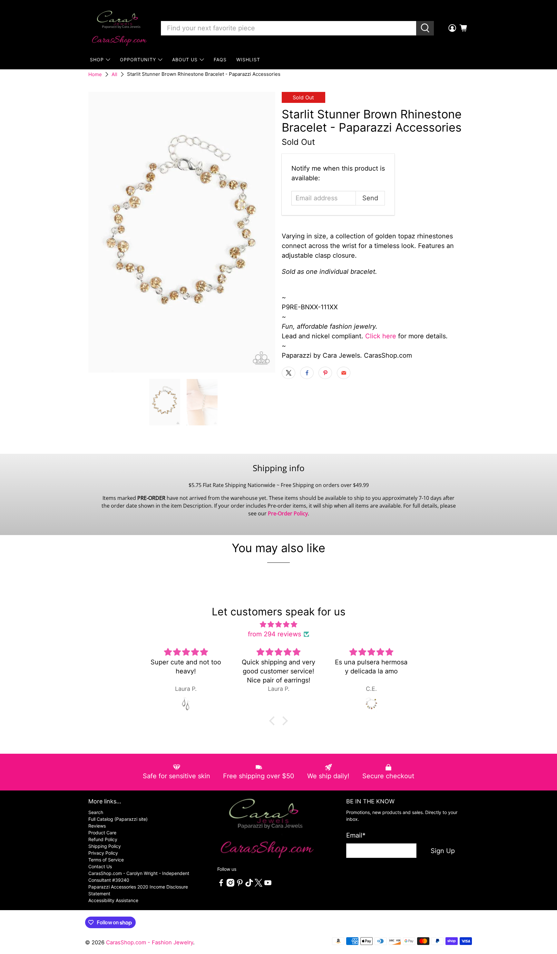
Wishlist (248, 59)
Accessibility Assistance (113, 900)
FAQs (220, 59)
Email (356, 835)
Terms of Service (106, 859)
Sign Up (443, 851)
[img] (278, 624)
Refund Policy (102, 839)
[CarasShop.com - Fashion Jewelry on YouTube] (268, 885)
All (114, 74)
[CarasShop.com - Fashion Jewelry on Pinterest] (240, 885)
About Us (185, 59)
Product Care (102, 832)
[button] (273, 720)
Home (95, 74)
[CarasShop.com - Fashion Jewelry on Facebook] (221, 885)
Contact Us (100, 866)
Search (95, 812)
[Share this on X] (288, 373)
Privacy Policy (103, 853)
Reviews (97, 826)
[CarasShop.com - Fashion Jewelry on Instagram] (230, 885)
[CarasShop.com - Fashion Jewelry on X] (258, 885)
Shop (97, 59)
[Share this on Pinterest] (325, 373)
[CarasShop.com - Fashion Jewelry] (119, 28)
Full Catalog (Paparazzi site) (118, 819)
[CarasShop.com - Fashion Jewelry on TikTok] (249, 885)
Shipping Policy (104, 846)
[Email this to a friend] (343, 373)
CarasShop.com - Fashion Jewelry (149, 942)
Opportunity (138, 59)
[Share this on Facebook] (307, 373)
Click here (380, 336)
